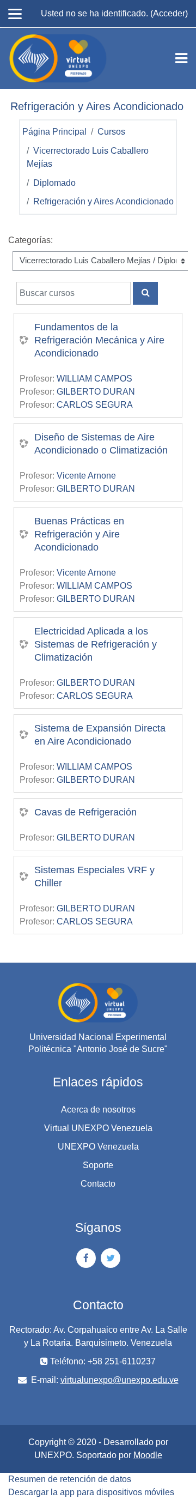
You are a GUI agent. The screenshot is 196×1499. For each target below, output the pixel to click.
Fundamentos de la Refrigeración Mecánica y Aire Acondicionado (99, 340)
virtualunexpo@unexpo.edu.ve (119, 1380)
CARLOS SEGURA (95, 404)
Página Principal (54, 131)
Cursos (111, 131)
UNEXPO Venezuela (98, 1146)
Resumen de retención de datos (69, 1479)
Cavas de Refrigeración (85, 812)
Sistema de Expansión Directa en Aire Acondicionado (100, 735)
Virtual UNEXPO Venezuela (98, 1128)
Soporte (98, 1165)
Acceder (169, 13)
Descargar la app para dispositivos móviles (91, 1492)
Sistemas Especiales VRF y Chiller (94, 876)
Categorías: (30, 240)
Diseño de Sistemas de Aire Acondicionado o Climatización (101, 444)
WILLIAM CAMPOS (94, 378)
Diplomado (54, 183)
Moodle (147, 1455)
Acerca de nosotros (98, 1109)
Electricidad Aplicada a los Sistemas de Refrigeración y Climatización (95, 644)
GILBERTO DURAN (96, 391)
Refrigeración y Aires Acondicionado (103, 201)
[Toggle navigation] (181, 58)
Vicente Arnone (86, 475)
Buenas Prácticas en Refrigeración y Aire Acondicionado (79, 534)
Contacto (98, 1183)
